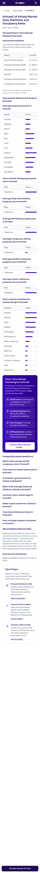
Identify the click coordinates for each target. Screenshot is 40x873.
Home (7, 10)
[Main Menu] (4, 2)
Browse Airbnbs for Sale (20, 868)
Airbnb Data (17, 10)
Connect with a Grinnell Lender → (20, 446)
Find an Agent (17, 619)
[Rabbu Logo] (20, 3)
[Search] (35, 2)
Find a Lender (17, 639)
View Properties (18, 598)
